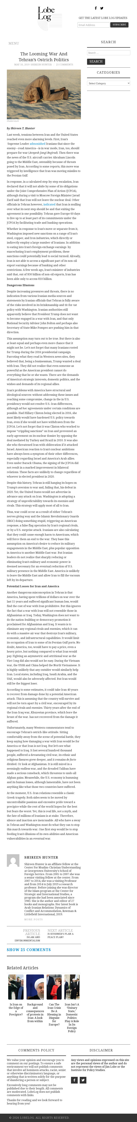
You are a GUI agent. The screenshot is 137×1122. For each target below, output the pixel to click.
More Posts (33, 919)
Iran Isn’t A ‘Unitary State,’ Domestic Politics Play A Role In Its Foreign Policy (72, 1018)
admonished (37, 143)
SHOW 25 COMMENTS (29, 950)
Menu (14, 43)
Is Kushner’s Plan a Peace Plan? (61, 935)
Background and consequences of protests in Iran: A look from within (35, 1013)
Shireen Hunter (41, 64)
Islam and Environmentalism (27, 939)
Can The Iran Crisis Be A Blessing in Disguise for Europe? (54, 1014)
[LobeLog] (50, 18)
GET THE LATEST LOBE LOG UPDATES (103, 18)
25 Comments (64, 64)
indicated (49, 204)
